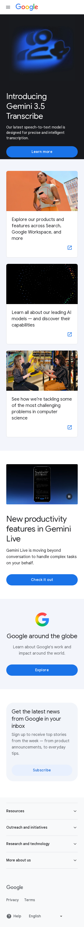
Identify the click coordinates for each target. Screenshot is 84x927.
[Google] (26, 7)
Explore (42, 670)
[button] (69, 496)
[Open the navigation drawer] (8, 7)
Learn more (42, 152)
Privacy (12, 900)
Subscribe (42, 770)
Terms (29, 900)
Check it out (42, 580)
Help (17, 916)
